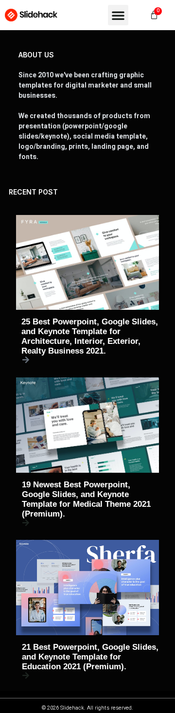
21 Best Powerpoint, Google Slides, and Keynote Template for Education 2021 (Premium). (90, 656)
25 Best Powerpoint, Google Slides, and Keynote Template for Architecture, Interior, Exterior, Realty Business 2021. (89, 336)
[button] (118, 15)
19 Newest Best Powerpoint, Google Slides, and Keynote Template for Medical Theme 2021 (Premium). (86, 499)
